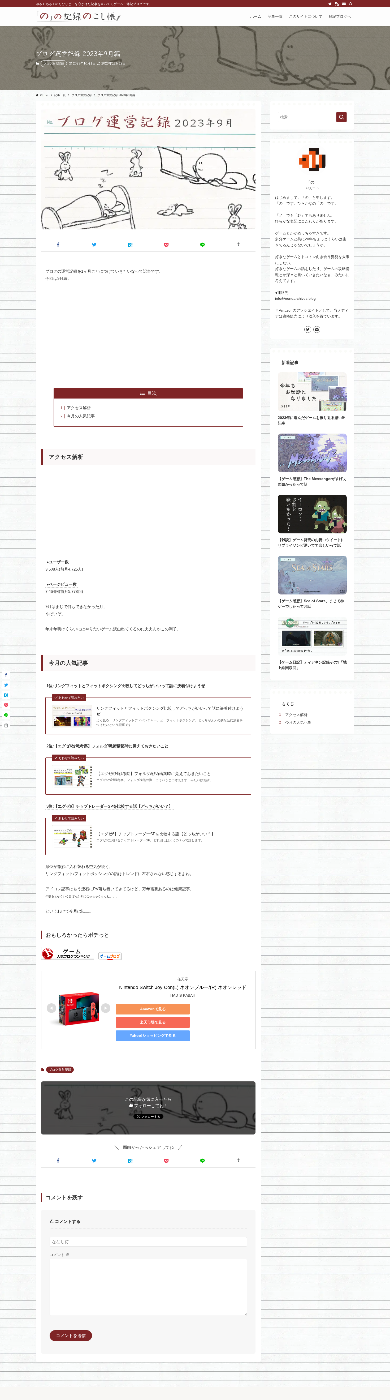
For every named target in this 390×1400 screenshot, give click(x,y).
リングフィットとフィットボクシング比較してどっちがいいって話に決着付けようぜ (170, 711)
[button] (58, 244)
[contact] (343, 4)
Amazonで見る (153, 1009)
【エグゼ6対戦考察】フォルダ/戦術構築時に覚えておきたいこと (153, 773)
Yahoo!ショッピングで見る (153, 1035)
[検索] (350, 4)
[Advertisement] (148, 335)
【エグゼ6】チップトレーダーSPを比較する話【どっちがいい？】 (155, 834)
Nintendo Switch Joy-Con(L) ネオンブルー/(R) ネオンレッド (182, 987)
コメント (59, 1255)
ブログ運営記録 (54, 63)
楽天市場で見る (153, 1022)
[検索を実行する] (341, 117)
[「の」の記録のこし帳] (79, 16)
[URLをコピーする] (238, 244)
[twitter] (330, 4)
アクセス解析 (79, 407)
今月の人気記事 (81, 416)
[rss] (336, 4)
